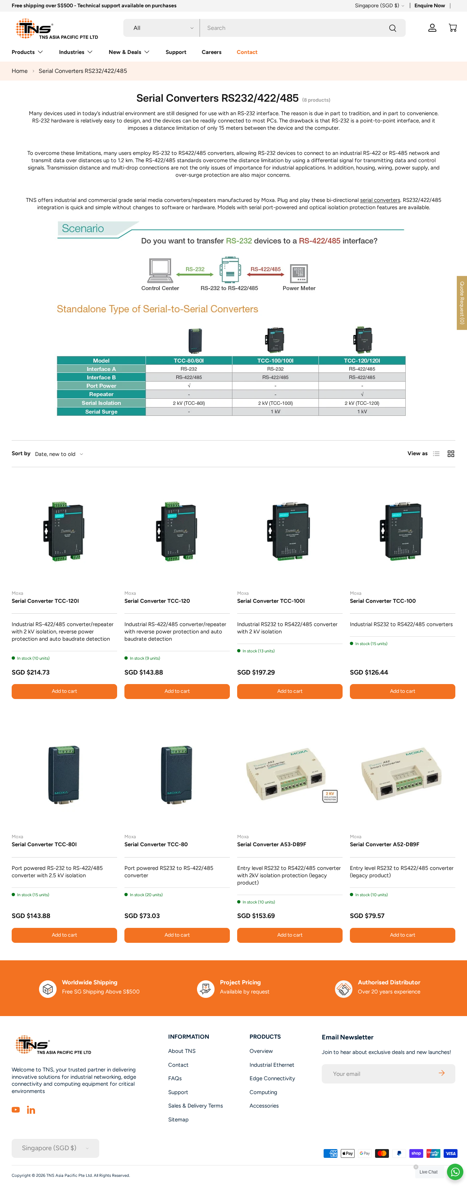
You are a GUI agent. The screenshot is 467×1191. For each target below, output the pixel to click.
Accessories (264, 1105)
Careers (211, 52)
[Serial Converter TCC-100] (402, 531)
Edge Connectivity (272, 1078)
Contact (247, 52)
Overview (261, 1051)
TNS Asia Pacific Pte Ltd (69, 1175)
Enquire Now (429, 5)
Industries (71, 52)
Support (176, 52)
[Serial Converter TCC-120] (177, 531)
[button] (453, 28)
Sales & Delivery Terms (195, 1105)
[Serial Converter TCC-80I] (64, 775)
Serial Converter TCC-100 (383, 601)
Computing (263, 1092)
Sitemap (178, 1119)
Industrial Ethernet (272, 1065)
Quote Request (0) (462, 302)
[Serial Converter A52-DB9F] (402, 775)
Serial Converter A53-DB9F (271, 844)
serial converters (380, 200)
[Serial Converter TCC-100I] (290, 531)
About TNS (182, 1051)
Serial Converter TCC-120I (45, 601)
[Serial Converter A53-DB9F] (290, 775)
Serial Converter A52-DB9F (384, 844)
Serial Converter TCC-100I (271, 601)
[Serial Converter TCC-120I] (64, 531)
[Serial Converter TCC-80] (177, 775)
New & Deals (125, 52)
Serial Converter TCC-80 (156, 844)
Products (23, 52)
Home (20, 70)
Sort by (21, 453)
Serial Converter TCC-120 (157, 601)
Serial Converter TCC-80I (44, 844)
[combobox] (264, 28)
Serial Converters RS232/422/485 (83, 70)
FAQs (175, 1078)
